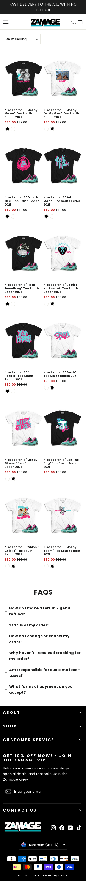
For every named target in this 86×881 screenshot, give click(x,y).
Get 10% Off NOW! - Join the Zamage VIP (37, 757)
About (12, 712)
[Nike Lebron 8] (7, 129)
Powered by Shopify (55, 875)
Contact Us (20, 810)
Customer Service (28, 740)
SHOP (10, 726)
